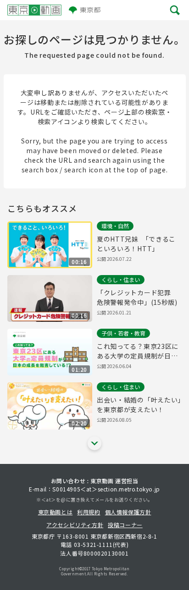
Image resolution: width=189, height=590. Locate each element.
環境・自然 (115, 226)
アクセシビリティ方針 (74, 525)
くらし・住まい (120, 279)
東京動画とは (55, 512)
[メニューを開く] (175, 10)
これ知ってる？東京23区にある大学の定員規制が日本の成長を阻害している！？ (137, 351)
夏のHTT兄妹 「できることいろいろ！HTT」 (136, 243)
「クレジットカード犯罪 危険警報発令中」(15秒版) (137, 297)
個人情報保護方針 (128, 512)
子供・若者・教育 (123, 333)
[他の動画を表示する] (94, 443)
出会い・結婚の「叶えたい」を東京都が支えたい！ (139, 404)
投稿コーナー (125, 525)
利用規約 (88, 512)
